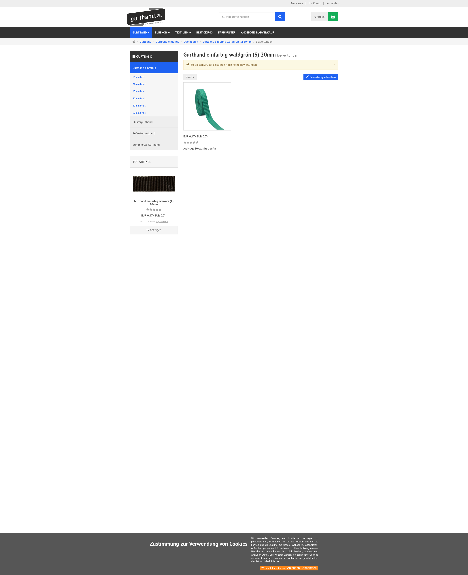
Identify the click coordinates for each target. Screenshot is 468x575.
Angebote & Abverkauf (257, 32)
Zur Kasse (297, 3)
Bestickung (204, 32)
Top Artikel (142, 162)
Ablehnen (293, 568)
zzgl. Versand (162, 221)
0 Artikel (319, 16)
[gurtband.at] (146, 16)
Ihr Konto (314, 3)
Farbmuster (226, 32)
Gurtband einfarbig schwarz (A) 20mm (153, 202)
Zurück (190, 77)
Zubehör (161, 32)
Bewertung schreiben (322, 77)
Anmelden (332, 3)
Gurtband (140, 32)
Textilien (182, 32)
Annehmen (309, 568)
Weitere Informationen (273, 568)
